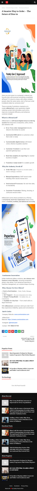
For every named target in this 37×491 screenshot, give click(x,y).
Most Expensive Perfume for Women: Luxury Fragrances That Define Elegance (22, 354)
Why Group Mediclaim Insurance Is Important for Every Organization (20, 401)
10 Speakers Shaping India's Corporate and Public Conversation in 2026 (22, 369)
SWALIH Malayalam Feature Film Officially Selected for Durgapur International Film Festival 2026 (20, 449)
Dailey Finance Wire (18, 488)
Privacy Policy (24, 486)
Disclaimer (16, 486)
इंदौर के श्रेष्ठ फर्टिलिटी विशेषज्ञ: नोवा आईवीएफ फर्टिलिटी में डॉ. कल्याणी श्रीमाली (22, 361)
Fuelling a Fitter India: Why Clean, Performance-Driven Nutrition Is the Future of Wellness (21, 419)
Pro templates (28, 488)
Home (3, 8)
